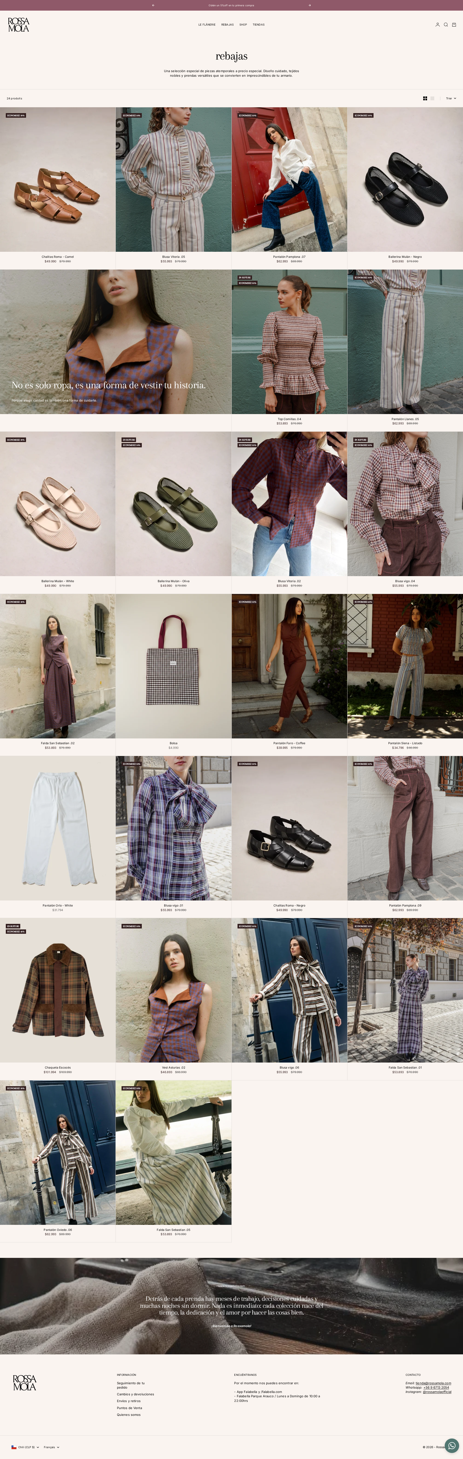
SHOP (243, 24)
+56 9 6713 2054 (436, 1387)
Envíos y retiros (129, 1401)
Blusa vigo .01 (173, 905)
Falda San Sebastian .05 (173, 1230)
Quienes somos (129, 1415)
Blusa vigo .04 (405, 581)
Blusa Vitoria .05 (173, 257)
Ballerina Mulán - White (57, 581)
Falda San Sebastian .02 (58, 743)
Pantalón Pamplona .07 (289, 257)
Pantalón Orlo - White (58, 905)
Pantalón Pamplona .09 (405, 905)
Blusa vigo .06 (289, 1067)
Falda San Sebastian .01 (405, 1067)
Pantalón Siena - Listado (405, 743)
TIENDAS (259, 24)
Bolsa (173, 743)
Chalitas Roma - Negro (289, 905)
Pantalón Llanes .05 (405, 419)
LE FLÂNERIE (207, 24)
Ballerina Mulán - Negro (405, 257)
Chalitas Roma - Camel (58, 257)
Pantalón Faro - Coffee (289, 743)
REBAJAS (227, 24)
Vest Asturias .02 (173, 1067)
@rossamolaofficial (437, 1392)
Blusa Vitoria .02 (289, 581)
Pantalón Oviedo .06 (58, 1230)
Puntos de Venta (129, 1408)
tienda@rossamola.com (433, 1383)
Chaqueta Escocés (58, 1067)
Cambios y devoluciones (135, 1394)
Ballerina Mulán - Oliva (174, 581)
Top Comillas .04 (289, 419)
